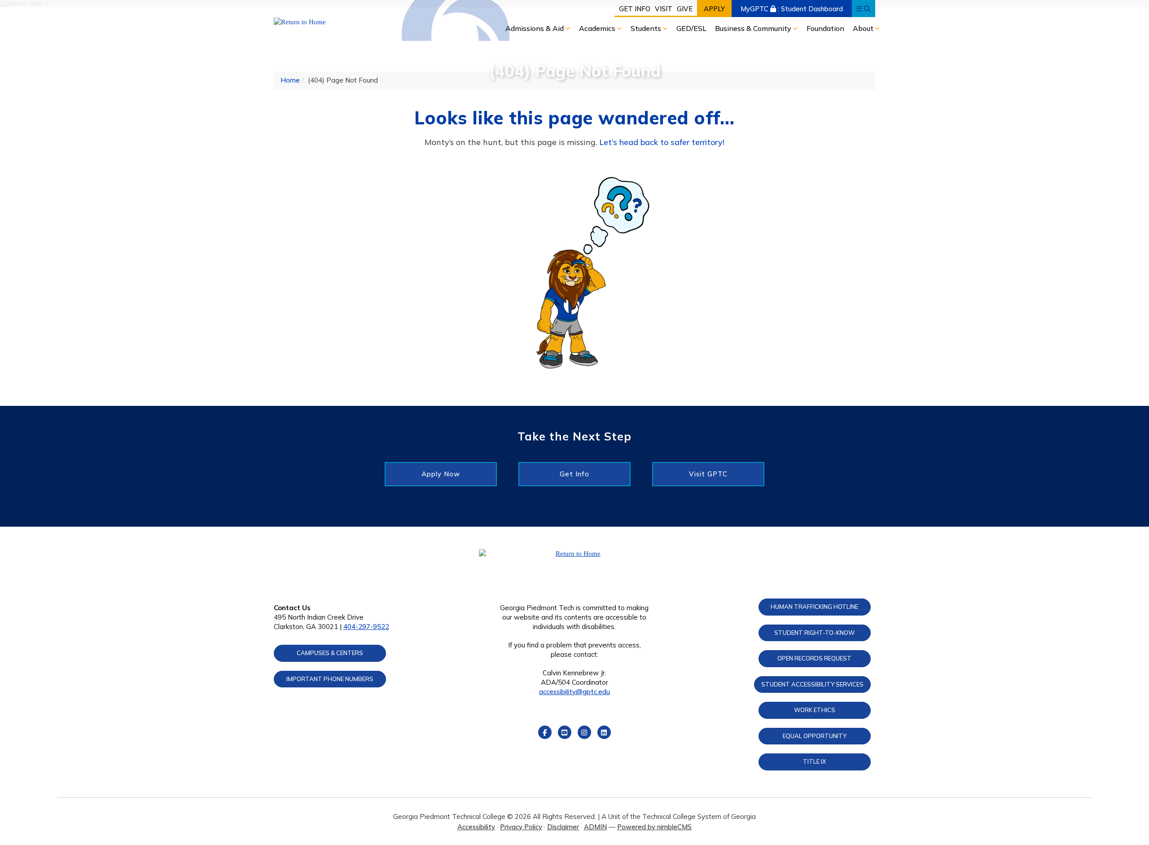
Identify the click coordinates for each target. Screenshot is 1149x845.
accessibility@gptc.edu (574, 691)
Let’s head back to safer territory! (661, 142)
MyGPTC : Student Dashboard (792, 8)
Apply (714, 8)
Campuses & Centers (330, 652)
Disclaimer (563, 827)
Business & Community (754, 28)
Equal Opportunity (814, 735)
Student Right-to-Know (814, 632)
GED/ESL (691, 28)
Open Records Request (814, 658)
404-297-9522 (366, 626)
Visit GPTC (708, 474)
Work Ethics (814, 709)
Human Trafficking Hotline (814, 606)
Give (685, 8)
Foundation (825, 28)
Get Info (634, 8)
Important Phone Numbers (329, 678)
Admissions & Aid (535, 28)
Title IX (814, 761)
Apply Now (440, 474)
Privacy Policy (521, 827)
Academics (598, 28)
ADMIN (595, 827)
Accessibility (476, 827)
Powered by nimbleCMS (654, 827)
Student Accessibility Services (812, 684)
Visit (663, 8)
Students (647, 28)
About (864, 28)
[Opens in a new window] (344, 22)
